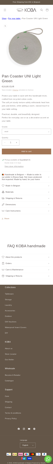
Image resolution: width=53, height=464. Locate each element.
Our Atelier (9, 360)
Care (7, 396)
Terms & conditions (13, 413)
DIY (6, 333)
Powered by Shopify (39, 463)
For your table (14, 18)
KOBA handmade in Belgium (22, 463)
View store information (14, 166)
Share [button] (6, 218)
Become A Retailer (12, 375)
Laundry (8, 305)
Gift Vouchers (10, 322)
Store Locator (11, 354)
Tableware (9, 294)
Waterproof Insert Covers (15, 327)
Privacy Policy (11, 418)
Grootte (5, 127)
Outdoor (8, 316)
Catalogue (9, 381)
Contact (8, 407)
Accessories (10, 311)
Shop (4, 18)
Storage (8, 299)
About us (8, 348)
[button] (5, 10)
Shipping (15, 90)
